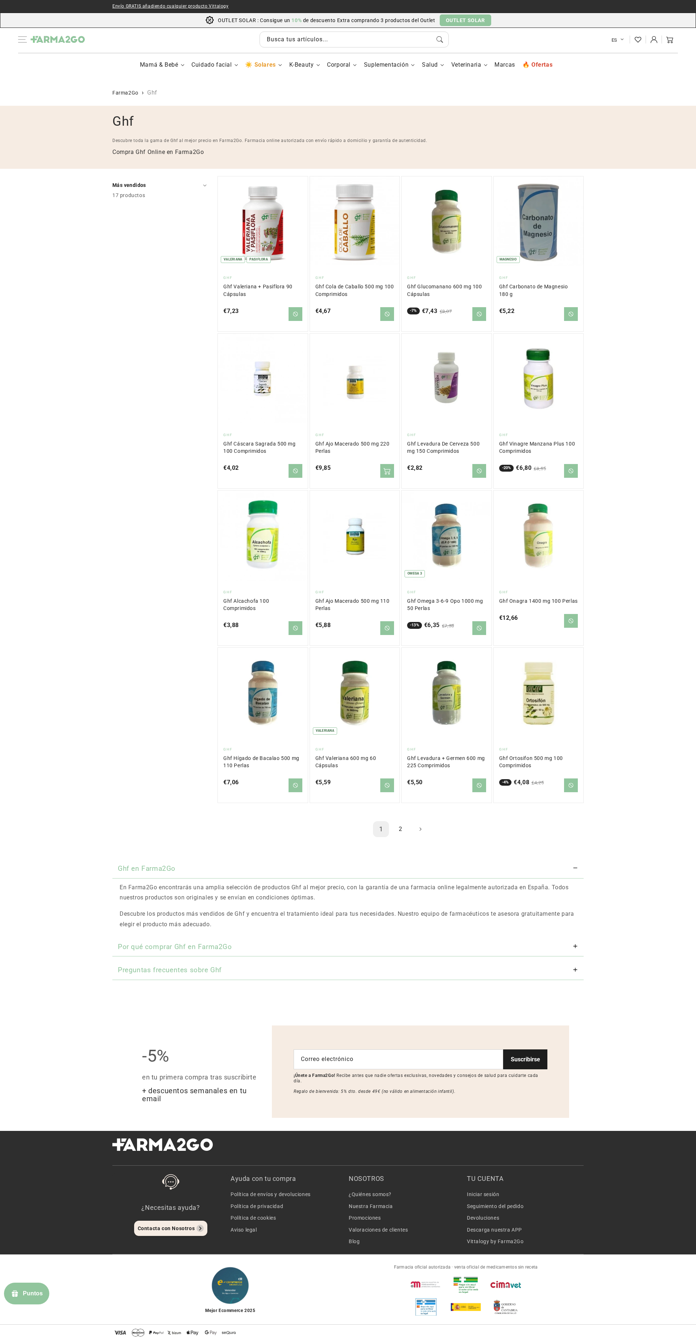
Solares (265, 64)
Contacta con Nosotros (166, 1228)
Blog (354, 1241)
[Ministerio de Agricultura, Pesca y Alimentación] (466, 1307)
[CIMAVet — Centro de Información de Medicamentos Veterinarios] (505, 1284)
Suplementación (386, 64)
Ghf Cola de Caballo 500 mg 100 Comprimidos (354, 290)
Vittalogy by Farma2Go (495, 1241)
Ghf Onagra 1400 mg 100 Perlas (538, 601)
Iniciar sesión (483, 1194)
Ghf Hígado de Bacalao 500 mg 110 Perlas (261, 762)
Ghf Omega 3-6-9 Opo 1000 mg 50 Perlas (445, 604)
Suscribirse (525, 1059)
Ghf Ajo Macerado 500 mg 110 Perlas (352, 604)
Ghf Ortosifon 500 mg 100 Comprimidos (531, 762)
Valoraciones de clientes (378, 1230)
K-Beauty (301, 64)
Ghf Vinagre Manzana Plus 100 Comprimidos (537, 447)
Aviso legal (244, 1230)
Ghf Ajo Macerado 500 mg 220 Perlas (352, 447)
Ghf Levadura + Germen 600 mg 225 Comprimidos (446, 762)
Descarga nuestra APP (494, 1230)
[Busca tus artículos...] (440, 39)
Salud (430, 64)
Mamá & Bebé (159, 64)
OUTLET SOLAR (465, 20)
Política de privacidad (257, 1206)
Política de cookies (253, 1218)
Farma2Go (125, 93)
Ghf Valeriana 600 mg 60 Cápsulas (345, 762)
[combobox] (354, 39)
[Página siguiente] (420, 829)
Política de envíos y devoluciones (271, 1194)
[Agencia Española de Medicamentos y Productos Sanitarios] (426, 1284)
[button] (670, 39)
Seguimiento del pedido (495, 1206)
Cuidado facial (211, 64)
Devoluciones (483, 1218)
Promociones (365, 1218)
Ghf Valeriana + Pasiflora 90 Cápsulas (258, 290)
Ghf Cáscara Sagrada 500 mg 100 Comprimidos (259, 447)
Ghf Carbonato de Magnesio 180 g (533, 290)
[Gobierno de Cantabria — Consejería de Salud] (505, 1307)
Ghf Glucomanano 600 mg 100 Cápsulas (444, 290)
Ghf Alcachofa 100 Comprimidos (246, 604)
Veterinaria (466, 64)
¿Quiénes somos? (370, 1194)
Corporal (339, 64)
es (614, 40)
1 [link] (381, 829)
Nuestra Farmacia (371, 1206)
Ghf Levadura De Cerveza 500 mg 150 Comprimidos (443, 447)
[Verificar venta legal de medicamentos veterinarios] (426, 1307)
